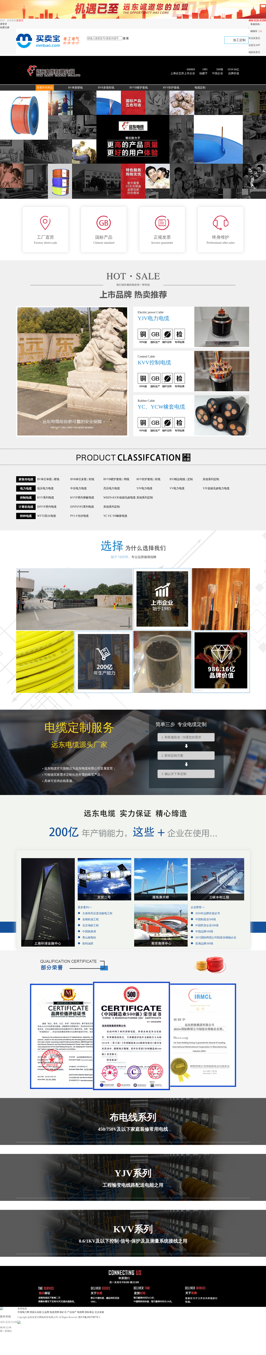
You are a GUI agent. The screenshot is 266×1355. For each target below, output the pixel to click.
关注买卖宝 (254, 38)
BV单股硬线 (75, 87)
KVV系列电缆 (45, 497)
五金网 (45, 1312)
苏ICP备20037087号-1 (89, 1317)
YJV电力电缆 (144, 488)
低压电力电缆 (45, 488)
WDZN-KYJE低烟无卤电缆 (119, 497)
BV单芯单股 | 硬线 (48, 479)
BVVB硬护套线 (138, 87)
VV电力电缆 (177, 488)
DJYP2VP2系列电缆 (82, 506)
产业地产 (72, 1312)
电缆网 (80, 1312)
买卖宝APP (254, 45)
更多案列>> (85, 907)
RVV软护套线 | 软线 (148, 479)
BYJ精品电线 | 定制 (181, 479)
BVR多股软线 (106, 87)
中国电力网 (23, 1312)
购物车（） (256, 31)
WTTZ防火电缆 (46, 515)
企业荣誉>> (198, 907)
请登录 (3, 24)
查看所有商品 (45, 87)
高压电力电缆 (111, 488)
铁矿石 (63, 1312)
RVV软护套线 (171, 87)
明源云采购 (35, 1312)
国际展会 (89, 1312)
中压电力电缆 (78, 488)
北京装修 (99, 1312)
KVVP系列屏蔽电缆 (82, 497)
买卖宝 (19, 20)
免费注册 (4, 27)
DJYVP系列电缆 (46, 506)
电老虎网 (54, 1312)
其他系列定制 (211, 479)
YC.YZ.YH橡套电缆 (115, 515)
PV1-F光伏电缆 (79, 515)
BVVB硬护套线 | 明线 (116, 479)
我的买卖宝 (254, 52)
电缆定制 (200, 87)
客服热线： (256, 24)
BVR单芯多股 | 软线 (82, 479)
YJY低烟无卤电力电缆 (216, 488)
